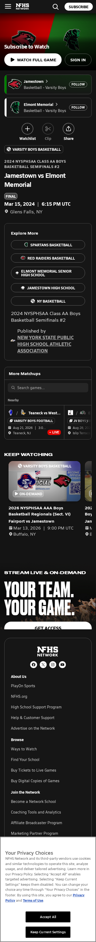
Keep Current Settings (48, 932)
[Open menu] (8, 6)
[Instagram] (52, 664)
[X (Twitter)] (43, 664)
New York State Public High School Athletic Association (45, 344)
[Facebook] (33, 664)
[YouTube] (62, 664)
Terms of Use (33, 900)
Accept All (48, 916)
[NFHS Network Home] (22, 6)
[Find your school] (55, 6)
